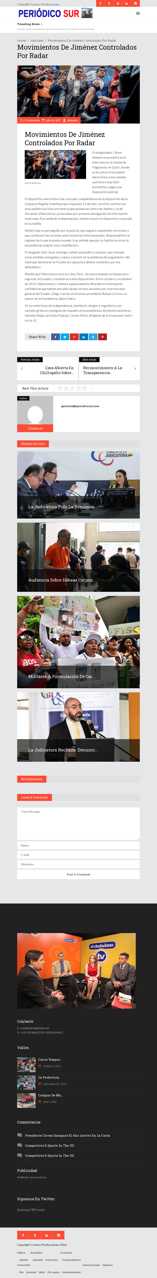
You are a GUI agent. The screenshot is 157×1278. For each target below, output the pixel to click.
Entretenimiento (71, 1272)
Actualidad (36, 1252)
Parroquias (54, 1272)
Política (21, 1252)
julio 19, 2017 (53, 120)
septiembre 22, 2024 (54, 1084)
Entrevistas (52, 1259)
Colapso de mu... (50, 1095)
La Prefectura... (49, 1077)
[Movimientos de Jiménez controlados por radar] (35, 414)
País (21, 1272)
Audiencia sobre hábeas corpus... (62, 580)
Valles (42, 1272)
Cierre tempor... (50, 1059)
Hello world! (24, 29)
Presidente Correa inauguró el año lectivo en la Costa (67, 1135)
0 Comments (32, 120)
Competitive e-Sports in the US (49, 1145)
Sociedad (31, 1272)
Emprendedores (72, 1259)
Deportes (108, 1265)
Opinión (23, 1259)
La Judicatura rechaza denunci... (63, 750)
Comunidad (23, 1265)
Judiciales (37, 40)
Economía (66, 1252)
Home (21, 40)
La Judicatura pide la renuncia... (62, 507)
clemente (72, 120)
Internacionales (91, 1265)
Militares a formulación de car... (61, 676)
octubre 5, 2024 (51, 1066)
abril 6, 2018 (49, 1101)
